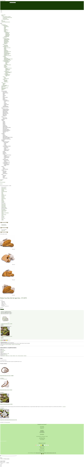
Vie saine (3, 217)
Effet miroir (14, 355)
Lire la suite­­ (64, 406)
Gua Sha (4, 344)
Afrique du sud (5, 354)
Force (16, 355)
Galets (2, 193)
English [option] (1, 466)
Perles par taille (3, 205)
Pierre (3, 349)
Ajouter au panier (2, 309)
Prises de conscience (20, 355)
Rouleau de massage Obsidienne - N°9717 (6, 326)
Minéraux (3, 200)
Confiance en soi (7, 355)
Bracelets (3, 189)
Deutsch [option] (1, 464)
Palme (3, 351)
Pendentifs (3, 190)
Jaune (8, 353)
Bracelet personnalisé (4, 191)
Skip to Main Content (2, 0)
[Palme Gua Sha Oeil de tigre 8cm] (7, 265)
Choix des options (5, 393)
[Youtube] (43, 451)
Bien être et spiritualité (8, 344)
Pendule (3, 213)
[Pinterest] (42, 451)
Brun (6, 353)
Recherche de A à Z (4, 225)
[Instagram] (41, 451)
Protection (25, 355)
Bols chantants (3, 209)
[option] (1, 464)
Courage (11, 355)
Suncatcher (3, 216)
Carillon (2, 215)
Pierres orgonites (4, 198)
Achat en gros (3, 230)
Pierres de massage (17, 344)
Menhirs (3, 199)
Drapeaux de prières (4, 210)
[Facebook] (40, 451)
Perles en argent (4, 206)
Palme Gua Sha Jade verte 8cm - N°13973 (6, 313)
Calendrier (3, 202)
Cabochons (3, 197)
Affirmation (3, 355)
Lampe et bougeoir (4, 214)
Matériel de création (4, 207)
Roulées (3, 194)
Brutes (2, 192)
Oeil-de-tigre (13, 344)
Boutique (1, 180)
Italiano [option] (1, 465)
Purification (3, 201)
